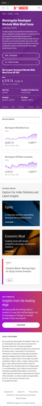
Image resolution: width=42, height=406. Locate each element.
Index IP (8, 263)
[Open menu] (3, 8)
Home (4, 14)
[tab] (5, 107)
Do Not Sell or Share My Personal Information (21, 395)
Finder (17, 14)
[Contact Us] (39, 8)
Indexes (10, 14)
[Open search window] (7, 8)
